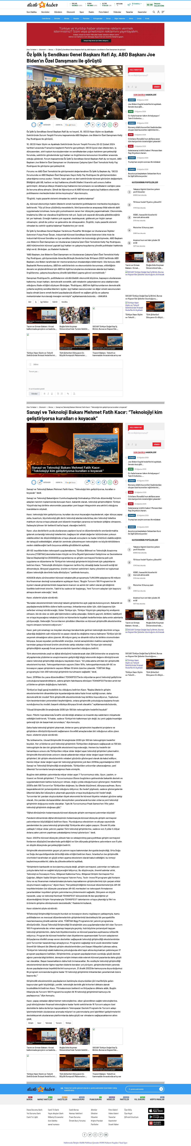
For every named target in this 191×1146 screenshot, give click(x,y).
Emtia (139, 18)
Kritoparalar (97, 18)
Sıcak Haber (113, 1124)
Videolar (117, 12)
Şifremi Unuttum (131, 1117)
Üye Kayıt (128, 1113)
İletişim (76, 1143)
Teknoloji (48, 1023)
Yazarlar (129, 12)
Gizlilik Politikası (86, 1143)
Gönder (34, 393)
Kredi (147, 18)
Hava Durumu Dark (34, 1110)
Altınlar (66, 18)
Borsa (108, 18)
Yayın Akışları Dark (55, 1113)
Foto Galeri (104, 12)
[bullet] (62, 393)
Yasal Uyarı (123, 1143)
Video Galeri (113, 1113)
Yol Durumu (139, 1098)
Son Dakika (32, 12)
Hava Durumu (78, 1098)
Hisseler (76, 18)
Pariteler (86, 18)
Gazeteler (142, 12)
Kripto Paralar (157, 1098)
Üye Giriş (128, 1110)
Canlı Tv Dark (53, 1110)
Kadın (91, 12)
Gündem (58, 12)
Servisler (45, 12)
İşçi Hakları (44, 302)
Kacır (39, 1023)
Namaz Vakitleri (44, 1098)
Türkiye (68, 1023)
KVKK (102, 1143)
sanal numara (53, 1124)
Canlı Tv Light (32, 1117)
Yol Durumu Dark (34, 1113)
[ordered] (58, 393)
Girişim (30, 1023)
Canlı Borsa (46, 18)
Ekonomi (71, 12)
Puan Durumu (96, 1098)
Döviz (131, 18)
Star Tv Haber (32, 49)
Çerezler (96, 1143)
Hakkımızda (68, 1143)
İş (35, 302)
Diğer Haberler (119, 18)
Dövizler (57, 18)
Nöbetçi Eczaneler (56, 1117)
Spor (82, 12)
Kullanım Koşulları (111, 1143)
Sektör (55, 302)
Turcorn (59, 1023)
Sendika (65, 302)
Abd (29, 302)
